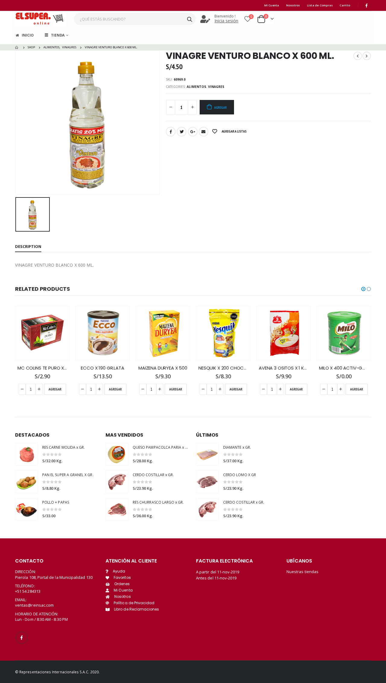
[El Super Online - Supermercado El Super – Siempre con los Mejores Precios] (40, 19)
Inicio (27, 35)
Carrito (345, 5)
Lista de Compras (320, 5)
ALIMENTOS (196, 87)
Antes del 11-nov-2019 (216, 578)
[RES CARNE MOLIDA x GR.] (26, 454)
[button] (363, 289)
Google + (193, 131)
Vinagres (216, 87)
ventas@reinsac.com (34, 605)
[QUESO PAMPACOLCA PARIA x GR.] (117, 454)
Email (203, 131)
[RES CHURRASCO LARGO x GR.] (117, 509)
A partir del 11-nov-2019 (217, 572)
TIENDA (58, 35)
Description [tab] (28, 246)
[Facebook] (367, 5)
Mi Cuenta (271, 5)
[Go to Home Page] (17, 47)
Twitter (181, 131)
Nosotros (293, 5)
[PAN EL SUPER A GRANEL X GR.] (26, 481)
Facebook (171, 131)
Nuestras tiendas (302, 571)
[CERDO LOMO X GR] (207, 481)
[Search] (190, 19)
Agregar (220, 107)
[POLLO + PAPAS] (26, 509)
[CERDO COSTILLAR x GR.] (117, 481)
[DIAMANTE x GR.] (207, 454)
